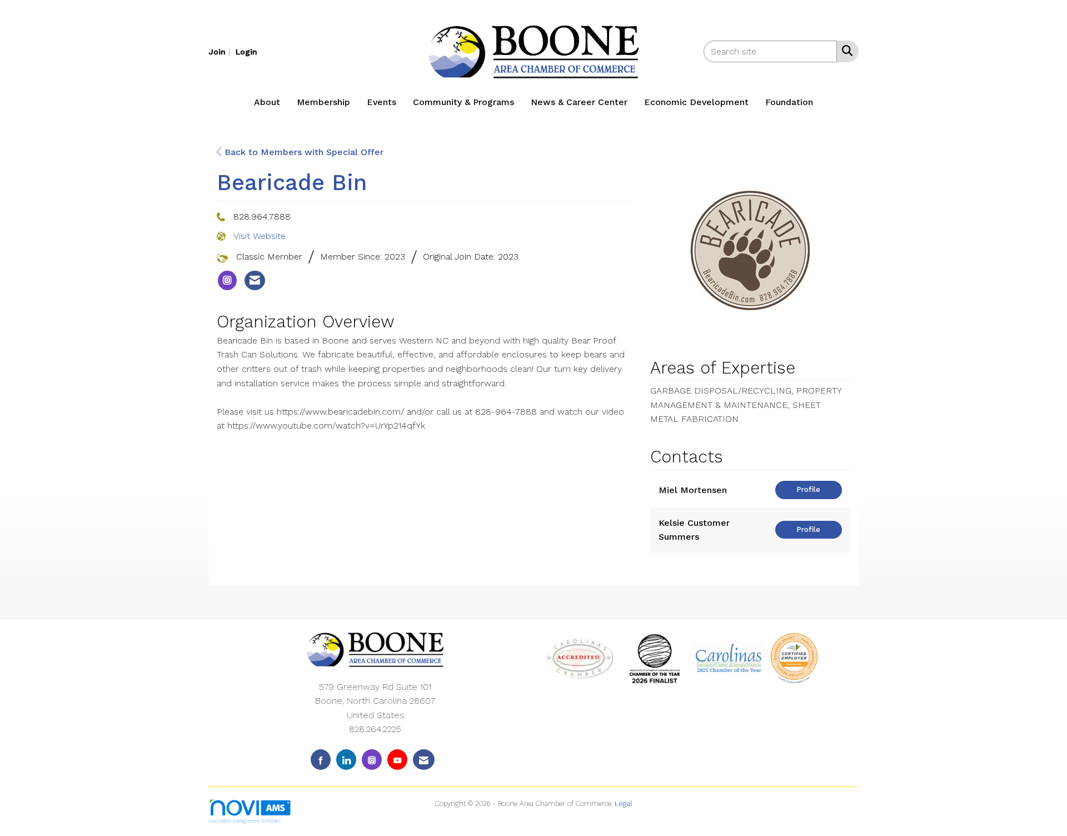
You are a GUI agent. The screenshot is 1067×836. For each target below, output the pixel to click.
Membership (323, 102)
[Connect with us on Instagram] (372, 759)
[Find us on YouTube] (397, 759)
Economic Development (696, 102)
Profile (808, 489)
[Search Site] (845, 51)
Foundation (789, 102)
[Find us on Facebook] (321, 759)
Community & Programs (463, 102)
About (267, 102)
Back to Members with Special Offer (302, 152)
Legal (623, 803)
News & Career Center (579, 102)
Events (381, 102)
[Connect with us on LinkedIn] (346, 759)
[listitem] (220, 51)
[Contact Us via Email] (424, 759)
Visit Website (259, 236)
